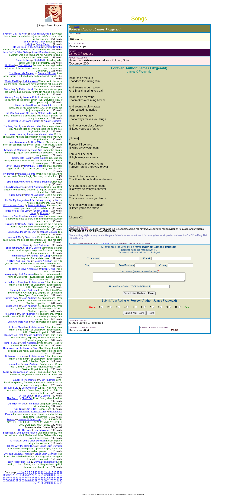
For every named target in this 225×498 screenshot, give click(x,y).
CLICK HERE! (104, 243)
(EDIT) (76, 27)
